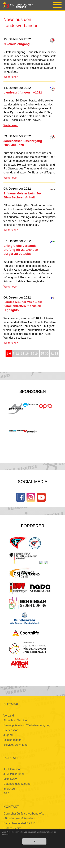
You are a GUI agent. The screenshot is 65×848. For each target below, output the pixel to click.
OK (34, 841)
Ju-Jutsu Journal (13, 774)
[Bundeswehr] (24, 618)
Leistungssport (12, 739)
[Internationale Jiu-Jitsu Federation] (18, 543)
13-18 (25, 353)
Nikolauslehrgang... (17, 44)
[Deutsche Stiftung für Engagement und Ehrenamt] (27, 648)
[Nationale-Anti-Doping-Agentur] (40, 588)
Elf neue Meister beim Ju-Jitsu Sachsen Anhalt (22, 195)
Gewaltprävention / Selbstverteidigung (26, 725)
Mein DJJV (10, 778)
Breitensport (10, 730)
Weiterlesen (10, 76)
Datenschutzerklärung (17, 783)
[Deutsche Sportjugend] (24, 573)
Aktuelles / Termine (15, 720)
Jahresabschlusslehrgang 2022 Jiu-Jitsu (22, 143)
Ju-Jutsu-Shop (12, 769)
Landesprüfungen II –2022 (22, 92)
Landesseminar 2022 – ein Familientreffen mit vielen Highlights (22, 306)
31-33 (54, 353)
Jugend (8, 735)
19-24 (35, 353)
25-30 (45, 353)
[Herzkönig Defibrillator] (30, 431)
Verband (8, 715)
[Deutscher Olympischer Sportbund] (46, 562)
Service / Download (15, 744)
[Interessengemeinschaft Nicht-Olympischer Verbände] (18, 588)
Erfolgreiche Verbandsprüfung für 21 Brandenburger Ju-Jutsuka (21, 249)
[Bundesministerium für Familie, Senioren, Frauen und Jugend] (23, 558)
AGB (6, 793)
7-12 (16, 353)
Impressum (10, 788)
